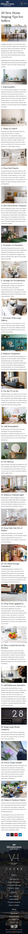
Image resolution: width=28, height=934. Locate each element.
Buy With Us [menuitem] (14, 896)
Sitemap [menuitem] (20, 929)
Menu (25, 3)
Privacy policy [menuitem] (13, 929)
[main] (14, 423)
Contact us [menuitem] (14, 922)
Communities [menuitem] (14, 899)
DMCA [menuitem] (7, 929)
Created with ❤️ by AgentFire (14, 932)
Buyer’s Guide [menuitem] (14, 905)
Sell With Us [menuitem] (14, 879)
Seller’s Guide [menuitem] (14, 888)
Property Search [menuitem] (14, 902)
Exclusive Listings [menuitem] (14, 885)
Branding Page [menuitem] (14, 919)
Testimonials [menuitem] (14, 916)
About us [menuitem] (14, 913)
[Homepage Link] (7, 3)
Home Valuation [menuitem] (14, 882)
